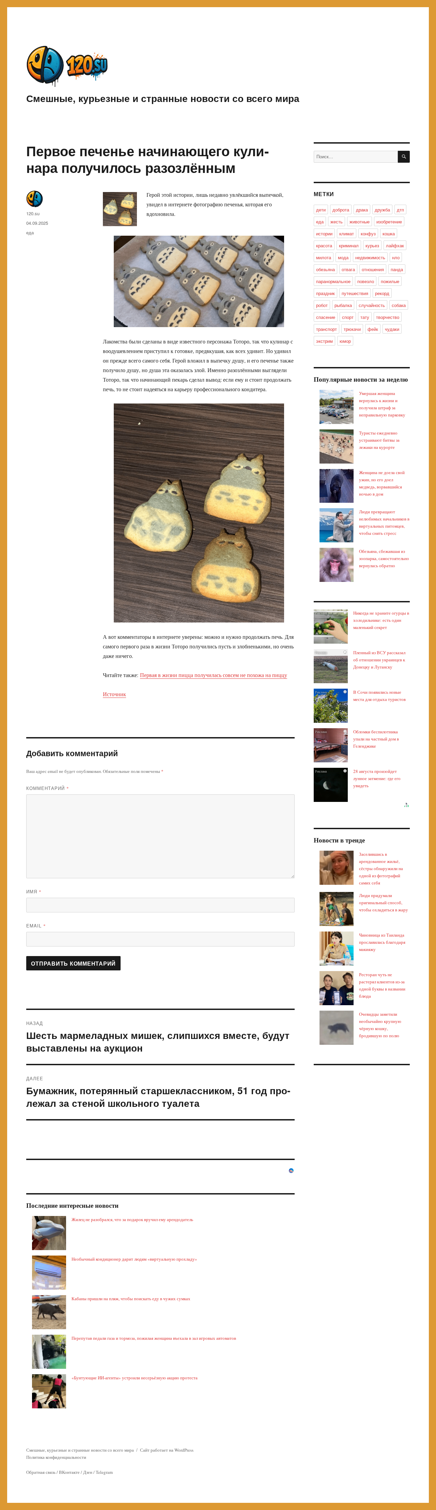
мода (343, 257)
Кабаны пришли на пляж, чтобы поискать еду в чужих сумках (131, 1298)
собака (399, 305)
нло (396, 257)
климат (346, 233)
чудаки (392, 329)
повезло (365, 281)
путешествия (355, 293)
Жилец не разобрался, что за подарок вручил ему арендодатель (132, 1219)
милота (323, 257)
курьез (372, 245)
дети (321, 209)
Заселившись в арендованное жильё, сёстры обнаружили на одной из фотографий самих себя (381, 868)
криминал (349, 245)
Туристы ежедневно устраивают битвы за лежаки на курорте (379, 440)
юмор (345, 341)
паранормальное (333, 281)
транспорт (326, 329)
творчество (387, 317)
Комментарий (47, 788)
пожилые (390, 281)
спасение (325, 317)
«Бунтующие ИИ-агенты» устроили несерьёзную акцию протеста (135, 1378)
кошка (389, 233)
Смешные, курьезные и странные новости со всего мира (162, 98)
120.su (33, 213)
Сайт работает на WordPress (166, 1450)
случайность (372, 305)
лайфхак (395, 245)
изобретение (389, 221)
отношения (373, 269)
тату (364, 317)
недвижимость (370, 257)
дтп (400, 209)
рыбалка (343, 305)
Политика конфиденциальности (56, 1457)
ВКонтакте (69, 1472)
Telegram (104, 1472)
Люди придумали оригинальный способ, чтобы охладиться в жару (383, 902)
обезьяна (325, 269)
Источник (114, 694)
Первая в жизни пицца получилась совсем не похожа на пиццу (213, 674)
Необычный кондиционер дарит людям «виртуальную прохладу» (134, 1259)
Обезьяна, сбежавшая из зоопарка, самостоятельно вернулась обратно (384, 558)
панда (397, 269)
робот (322, 305)
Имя (34, 891)
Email (36, 925)
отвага (348, 269)
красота (324, 245)
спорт (348, 317)
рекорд (382, 293)
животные (359, 221)
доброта (340, 209)
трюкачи (352, 329)
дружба (382, 209)
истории (324, 233)
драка (362, 209)
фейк (373, 329)
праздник (325, 293)
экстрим (324, 341)
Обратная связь (41, 1472)
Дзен (87, 1472)
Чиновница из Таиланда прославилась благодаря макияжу (382, 942)
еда (30, 232)
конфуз (368, 233)
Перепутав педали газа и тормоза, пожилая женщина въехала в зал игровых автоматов (154, 1338)
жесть (336, 221)
